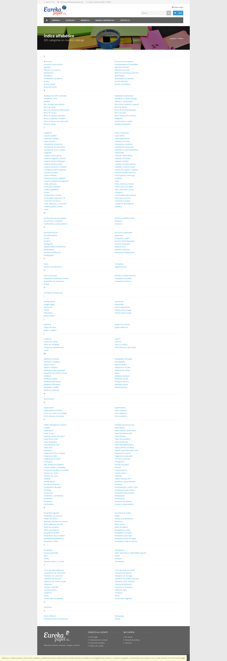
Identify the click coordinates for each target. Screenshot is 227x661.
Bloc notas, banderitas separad (127, 104)
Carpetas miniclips (122, 161)
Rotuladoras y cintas (122, 530)
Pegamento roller (50, 456)
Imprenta (85, 20)
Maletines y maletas (51, 359)
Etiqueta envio (120, 247)
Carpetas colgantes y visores (55, 158)
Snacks (117, 556)
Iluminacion (119, 301)
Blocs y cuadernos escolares (55, 118)
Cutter (46, 209)
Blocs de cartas (50, 107)
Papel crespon (49, 433)
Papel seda (48, 447)
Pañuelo (47, 428)
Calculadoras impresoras (124, 147)
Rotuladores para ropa (123, 535)
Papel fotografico (50, 442)
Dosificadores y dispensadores (55, 224)
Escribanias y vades (122, 238)
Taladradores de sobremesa (54, 573)
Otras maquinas (121, 410)
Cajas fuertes (120, 136)
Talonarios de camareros (53, 576)
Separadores (119, 550)
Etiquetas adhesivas (122, 249)
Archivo (46, 81)
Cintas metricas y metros (124, 184)
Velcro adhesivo (50, 616)
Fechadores (119, 264)
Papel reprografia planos (124, 445)
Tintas (117, 595)
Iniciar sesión (178, 7)
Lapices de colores (51, 342)
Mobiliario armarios (122, 376)
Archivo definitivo (121, 81)
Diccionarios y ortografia (53, 221)
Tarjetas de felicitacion (123, 584)
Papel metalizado (121, 442)
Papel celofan (120, 428)
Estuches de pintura (122, 244)
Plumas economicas (51, 484)
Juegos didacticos (121, 327)
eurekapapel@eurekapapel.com (71, 2)
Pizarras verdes (120, 473)
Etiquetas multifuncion (52, 252)
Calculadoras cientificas (124, 144)
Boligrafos (119, 118)
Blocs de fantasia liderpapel (125, 110)
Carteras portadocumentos (125, 172)
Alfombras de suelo (122, 70)
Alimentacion (49, 73)
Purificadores (49, 504)
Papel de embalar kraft (123, 433)
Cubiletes (118, 206)
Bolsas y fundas (50, 124)
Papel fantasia (120, 436)
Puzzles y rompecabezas (124, 504)
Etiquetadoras (49, 249)
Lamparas (47, 339)
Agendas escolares (122, 67)
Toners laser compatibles (53, 598)
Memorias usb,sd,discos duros (55, 373)
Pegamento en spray (123, 453)
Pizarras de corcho (51, 473)
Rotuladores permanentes (54, 538)
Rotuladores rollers (51, 541)
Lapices (117, 339)
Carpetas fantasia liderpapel (54, 161)
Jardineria (47, 324)
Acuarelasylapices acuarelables (126, 64)
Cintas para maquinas (52, 187)
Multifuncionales (121, 387)
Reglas (117, 516)
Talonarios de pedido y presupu (127, 578)
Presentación (120, 498)
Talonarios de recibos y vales (55, 581)
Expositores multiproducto (125, 252)
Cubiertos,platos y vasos (53, 206)
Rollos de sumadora (51, 527)
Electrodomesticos (51, 232)
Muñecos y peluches (51, 390)
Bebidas (47, 101)
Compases (119, 192)
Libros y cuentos (121, 344)
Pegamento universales (124, 456)
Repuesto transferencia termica (56, 521)
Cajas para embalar (51, 138)
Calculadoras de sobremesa (54, 147)
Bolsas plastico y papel (123, 121)
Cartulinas (118, 178)
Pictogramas (119, 462)
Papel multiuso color (51, 445)
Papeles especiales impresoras (126, 450)
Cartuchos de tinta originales (55, 178)
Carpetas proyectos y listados (55, 167)
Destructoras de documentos (55, 218)
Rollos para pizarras (51, 530)
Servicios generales (51, 553)
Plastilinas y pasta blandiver (125, 481)
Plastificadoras (49, 481)
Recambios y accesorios (53, 516)
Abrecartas (48, 61)
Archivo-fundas (49, 84)
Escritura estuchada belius (125, 241)
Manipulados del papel (123, 359)
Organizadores (120, 407)
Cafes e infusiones (122, 133)
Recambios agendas (51, 513)
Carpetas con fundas (123, 158)
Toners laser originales (123, 598)
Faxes (46, 264)
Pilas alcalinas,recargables (54, 464)
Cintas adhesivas (50, 184)
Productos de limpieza (123, 501)
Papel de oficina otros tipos (54, 436)
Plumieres (118, 484)
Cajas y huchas (49, 141)
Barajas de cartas (50, 98)
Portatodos (48, 498)
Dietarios (118, 221)
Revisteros (119, 521)
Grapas (46, 284)
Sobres (46, 558)
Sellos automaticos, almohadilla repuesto (130, 553)
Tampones (48, 584)
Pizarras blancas (121, 470)
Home (47, 20)
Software (118, 558)
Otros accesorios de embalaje (55, 413)
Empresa (55, 20)
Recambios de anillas (123, 513)
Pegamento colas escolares (54, 453)
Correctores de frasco (52, 201)
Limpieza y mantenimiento (54, 347)
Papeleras (47, 450)
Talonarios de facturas (52, 578)
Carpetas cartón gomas (53, 155)
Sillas (46, 556)
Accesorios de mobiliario (124, 61)
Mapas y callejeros (51, 367)
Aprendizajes (119, 76)
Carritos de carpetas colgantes (126, 170)
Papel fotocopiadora (122, 439)
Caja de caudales (50, 136)
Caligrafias (48, 153)
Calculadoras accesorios (53, 144)
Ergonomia (119, 235)
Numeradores (49, 399)
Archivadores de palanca (53, 78)
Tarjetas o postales (51, 587)
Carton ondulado (50, 175)
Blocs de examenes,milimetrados (56, 110)
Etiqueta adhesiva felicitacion (55, 247)
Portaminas (48, 493)
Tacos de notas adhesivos (54, 570)
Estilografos (48, 244)
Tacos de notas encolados (125, 570)
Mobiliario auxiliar (50, 379)
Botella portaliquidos (123, 124)
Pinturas (118, 467)
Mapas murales (121, 364)
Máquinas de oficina (122, 370)
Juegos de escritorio (122, 324)
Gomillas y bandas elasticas (125, 275)
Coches (46, 192)
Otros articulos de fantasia (54, 416)
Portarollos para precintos (125, 493)
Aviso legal (93, 637)
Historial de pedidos (132, 640)
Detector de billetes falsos (125, 218)
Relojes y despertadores (124, 518)
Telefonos (48, 593)
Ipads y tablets (49, 316)
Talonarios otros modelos (125, 581)
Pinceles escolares (122, 464)
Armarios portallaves (123, 84)
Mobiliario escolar (121, 379)
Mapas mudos (49, 364)
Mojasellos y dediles (51, 387)
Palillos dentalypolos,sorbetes (55, 425)
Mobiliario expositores (52, 381)
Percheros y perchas (122, 459)
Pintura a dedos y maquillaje (54, 467)
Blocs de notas (120, 113)
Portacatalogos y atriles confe (126, 487)
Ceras (117, 181)
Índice (181, 38)
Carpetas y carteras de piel (125, 167)
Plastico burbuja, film (123, 479)
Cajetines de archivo (122, 141)
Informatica (48, 313)
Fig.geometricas (121, 267)
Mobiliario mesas (121, 384)
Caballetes (48, 133)
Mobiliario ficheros (122, 381)
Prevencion (48, 501)
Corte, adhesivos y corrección (55, 204)
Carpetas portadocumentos (125, 164)
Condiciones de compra (98, 640)
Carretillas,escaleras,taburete (55, 170)
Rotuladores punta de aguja (125, 538)
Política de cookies (96, 646)
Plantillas (47, 479)
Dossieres (118, 224)
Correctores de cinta (122, 198)
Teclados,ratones (50, 590)
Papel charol (48, 430)
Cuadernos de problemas (124, 204)
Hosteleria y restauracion (53, 293)
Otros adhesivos (121, 413)
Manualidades (120, 362)
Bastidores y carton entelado (126, 98)
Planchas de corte (50, 476)
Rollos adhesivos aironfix (53, 524)
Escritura (47, 241)
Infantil (46, 310)
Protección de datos (97, 643)
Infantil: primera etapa (123, 310)
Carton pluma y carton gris (125, 175)
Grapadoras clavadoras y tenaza (56, 278)
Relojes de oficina (50, 518)
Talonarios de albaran (123, 573)
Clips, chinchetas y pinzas (124, 189)
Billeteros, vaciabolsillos (124, 101)
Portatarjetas (120, 496)
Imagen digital (49, 304)
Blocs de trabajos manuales (54, 115)
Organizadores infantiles (53, 410)
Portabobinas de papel (52, 487)
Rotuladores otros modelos (54, 535)
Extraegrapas (49, 255)
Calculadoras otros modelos (54, 150)
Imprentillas (119, 304)
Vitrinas (117, 619)
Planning (118, 476)
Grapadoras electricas (123, 281)
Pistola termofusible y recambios (56, 470)
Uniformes (48, 607)
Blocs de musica (50, 113)
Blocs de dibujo (121, 107)
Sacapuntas (48, 550)
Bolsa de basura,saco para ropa (56, 121)
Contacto (125, 20)
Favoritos (128, 643)
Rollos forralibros (121, 527)
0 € (180, 13)
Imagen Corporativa (104, 20)
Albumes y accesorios (52, 70)
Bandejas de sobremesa (124, 96)
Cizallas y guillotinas (51, 189)
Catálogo (70, 20)
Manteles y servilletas (52, 362)
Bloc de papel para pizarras (54, 104)
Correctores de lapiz (122, 201)
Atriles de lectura (50, 87)
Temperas (118, 593)
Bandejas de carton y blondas (55, 96)
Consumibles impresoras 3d (54, 198)
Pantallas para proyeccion (124, 425)
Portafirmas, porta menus (125, 490)
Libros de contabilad (51, 344)
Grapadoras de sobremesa (54, 281)
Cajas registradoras (122, 138)
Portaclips (47, 490)
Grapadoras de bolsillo (123, 278)
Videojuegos (119, 616)
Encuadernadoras (50, 235)
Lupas (46, 350)
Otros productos (121, 416)
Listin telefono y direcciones (125, 347)
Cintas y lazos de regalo (124, 187)
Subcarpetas (119, 561)
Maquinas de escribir (122, 367)
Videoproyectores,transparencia (56, 619)
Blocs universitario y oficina (125, 115)
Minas (117, 373)
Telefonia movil (121, 590)
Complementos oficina (52, 195)
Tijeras (46, 595)
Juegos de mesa (50, 327)
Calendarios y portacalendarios (126, 150)
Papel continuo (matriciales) (125, 430)
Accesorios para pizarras (53, 64)
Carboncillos (119, 153)
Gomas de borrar (50, 275)
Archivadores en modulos (124, 78)
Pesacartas (48, 462)
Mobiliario (47, 376)
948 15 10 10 (50, 2)
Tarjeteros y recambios (124, 587)
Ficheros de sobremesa (53, 267)
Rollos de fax (120, 524)
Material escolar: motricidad (54, 370)
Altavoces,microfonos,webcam (126, 73)
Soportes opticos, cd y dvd (54, 561)
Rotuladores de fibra (51, 533)
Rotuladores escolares (123, 533)
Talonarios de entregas (123, 576)
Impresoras (48, 307)
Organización (49, 407)
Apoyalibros (48, 76)
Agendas (47, 67)
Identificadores (49, 301)
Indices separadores (122, 307)
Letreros (118, 342)
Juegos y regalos (50, 330)
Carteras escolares (51, 172)
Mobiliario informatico (52, 384)
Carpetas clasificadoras (123, 155)
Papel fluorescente (51, 439)
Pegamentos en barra (52, 459)
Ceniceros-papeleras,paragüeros (56, 181)
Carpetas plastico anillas (53, 164)
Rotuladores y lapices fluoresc (126, 541)
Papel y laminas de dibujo (124, 447)
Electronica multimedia (123, 232)
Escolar (46, 238)
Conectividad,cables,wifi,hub (125, 195)
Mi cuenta (128, 637)
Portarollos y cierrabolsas (53, 496)
